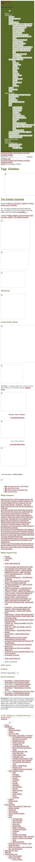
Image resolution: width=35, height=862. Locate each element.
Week (11, 563)
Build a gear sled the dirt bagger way (17, 600)
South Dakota (17, 82)
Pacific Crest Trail (18, 31)
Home (3, 164)
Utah (14, 61)
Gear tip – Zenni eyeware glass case (17, 609)
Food (10, 104)
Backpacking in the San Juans (15, 639)
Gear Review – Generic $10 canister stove (19, 614)
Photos (11, 88)
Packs (14, 121)
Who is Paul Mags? (15, 144)
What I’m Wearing (18, 116)
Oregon (15, 81)
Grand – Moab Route (19, 54)
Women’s (11, 414)
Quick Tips (12, 98)
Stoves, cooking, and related (22, 127)
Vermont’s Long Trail (19, 28)
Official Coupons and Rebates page (16, 490)
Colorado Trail (17, 33)
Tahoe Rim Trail (17, 42)
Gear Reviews (17, 109)
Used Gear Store (11, 491)
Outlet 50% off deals (12, 488)
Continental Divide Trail (20, 35)
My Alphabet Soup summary (22, 26)
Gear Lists (15, 112)
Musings (11, 17)
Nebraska (15, 74)
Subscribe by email (11, 139)
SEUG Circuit (17, 56)
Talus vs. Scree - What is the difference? (18, 593)
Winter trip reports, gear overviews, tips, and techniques (20, 136)
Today (7, 563)
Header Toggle (6, 151)
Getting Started (14, 97)
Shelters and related (19, 123)
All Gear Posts (17, 107)
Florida (14, 70)
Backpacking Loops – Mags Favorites (18, 572)
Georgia (15, 72)
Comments (8, 558)
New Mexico (16, 65)
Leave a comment (11, 205)
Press (11, 91)
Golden (10, 217)
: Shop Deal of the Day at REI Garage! (16, 486)
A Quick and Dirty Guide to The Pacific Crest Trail (17, 582)
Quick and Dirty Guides (16, 102)
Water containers (18, 130)
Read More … (23, 212)
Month (16, 563)
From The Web (14, 22)
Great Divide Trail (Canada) (21, 49)
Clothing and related (19, 118)
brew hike (29, 215)
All (19, 563)
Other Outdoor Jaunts (16, 59)
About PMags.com (11, 143)
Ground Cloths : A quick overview (16, 597)
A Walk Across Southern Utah (22, 47)
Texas (14, 84)
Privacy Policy (6, 717)
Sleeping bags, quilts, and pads (23, 125)
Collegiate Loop (17, 45)
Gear (10, 105)
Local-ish (16, 655)
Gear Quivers (17, 111)
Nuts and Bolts (10, 93)
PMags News (13, 89)
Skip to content (6, 1)
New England (17, 75)
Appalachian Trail (18, 29)
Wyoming (15, 86)
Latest (7, 560)
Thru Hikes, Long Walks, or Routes (20, 24)
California (15, 68)
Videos (11, 20)
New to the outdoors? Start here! (20, 95)
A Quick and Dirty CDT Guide (18, 585)
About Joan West (14, 146)
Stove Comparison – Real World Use (17, 590)
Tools (14, 128)
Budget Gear (16, 114)
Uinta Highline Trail (19, 43)
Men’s (17, 414)
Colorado (15, 63)
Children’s (22, 414)
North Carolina (17, 79)
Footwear (15, 120)
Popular (7, 556)
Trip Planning (13, 100)
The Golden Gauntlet (12, 199)
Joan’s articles (17, 148)
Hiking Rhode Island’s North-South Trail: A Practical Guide (17, 681)
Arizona (15, 66)
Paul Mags (8, 681)
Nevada (15, 77)
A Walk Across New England (22, 58)
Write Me (8, 141)
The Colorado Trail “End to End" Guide (18, 568)
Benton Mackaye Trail (19, 40)
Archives (4, 673)
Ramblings (8, 15)
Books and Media (15, 19)
